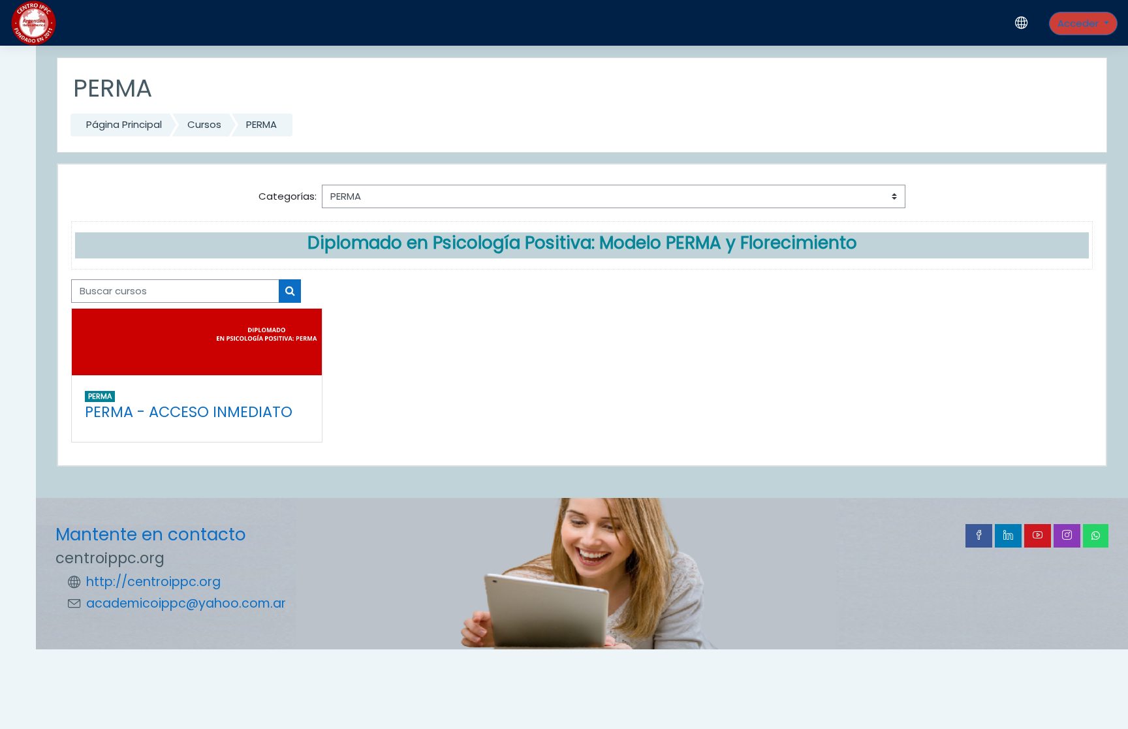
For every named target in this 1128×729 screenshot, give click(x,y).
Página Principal (124, 124)
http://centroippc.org (153, 582)
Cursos (204, 124)
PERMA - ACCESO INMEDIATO (188, 411)
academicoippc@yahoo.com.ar (186, 603)
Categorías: (287, 196)
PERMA (261, 124)
